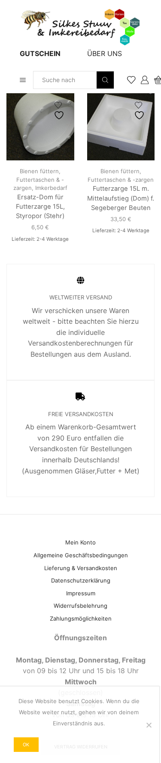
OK (26, 745)
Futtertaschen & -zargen (121, 179)
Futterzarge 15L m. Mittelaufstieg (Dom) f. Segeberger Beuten (120, 198)
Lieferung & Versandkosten (80, 568)
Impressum (80, 593)
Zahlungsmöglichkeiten (81, 618)
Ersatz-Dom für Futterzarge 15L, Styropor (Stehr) (40, 206)
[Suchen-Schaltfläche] (105, 80)
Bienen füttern (39, 171)
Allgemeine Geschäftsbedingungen (80, 555)
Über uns (104, 53)
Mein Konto (80, 542)
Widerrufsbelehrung (80, 605)
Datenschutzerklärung (80, 580)
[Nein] (148, 725)
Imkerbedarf (51, 187)
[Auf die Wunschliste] (60, 111)
